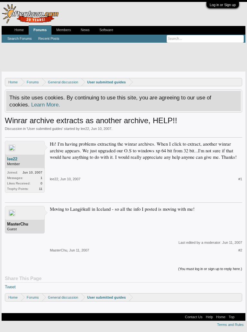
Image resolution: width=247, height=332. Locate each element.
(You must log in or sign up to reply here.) (210, 269)
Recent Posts (48, 38)
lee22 (85, 129)
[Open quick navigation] (238, 82)
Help (209, 317)
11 (40, 189)
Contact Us (194, 317)
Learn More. (45, 104)
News (85, 30)
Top (231, 317)
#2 (240, 250)
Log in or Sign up (223, 5)
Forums (40, 30)
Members (63, 30)
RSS (240, 317)
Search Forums (19, 38)
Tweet (10, 287)
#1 (240, 179)
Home (19, 30)
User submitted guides (44, 129)
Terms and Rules (230, 325)
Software (106, 30)
